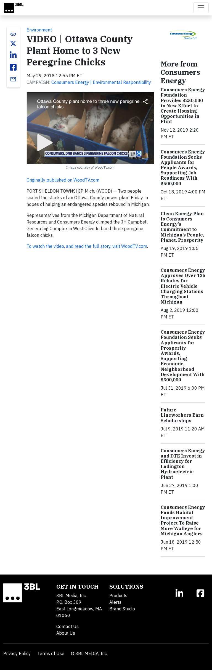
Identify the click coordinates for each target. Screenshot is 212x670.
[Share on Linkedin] (13, 55)
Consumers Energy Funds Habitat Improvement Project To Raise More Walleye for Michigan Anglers (183, 520)
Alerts (115, 602)
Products (118, 595)
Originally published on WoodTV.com (62, 180)
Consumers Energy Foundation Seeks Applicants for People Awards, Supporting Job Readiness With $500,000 (183, 167)
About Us (65, 633)
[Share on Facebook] (13, 67)
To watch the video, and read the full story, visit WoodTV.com (86, 246)
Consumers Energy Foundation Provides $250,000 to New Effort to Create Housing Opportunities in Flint (183, 105)
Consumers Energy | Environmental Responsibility (101, 82)
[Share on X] (13, 43)
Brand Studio (122, 608)
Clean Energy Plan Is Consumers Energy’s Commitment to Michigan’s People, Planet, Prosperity (182, 227)
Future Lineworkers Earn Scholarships (182, 415)
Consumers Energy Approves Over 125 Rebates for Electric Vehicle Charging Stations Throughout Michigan (183, 286)
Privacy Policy (17, 653)
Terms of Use (50, 653)
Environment (39, 30)
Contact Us (67, 626)
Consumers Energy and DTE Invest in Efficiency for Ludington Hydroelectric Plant (183, 464)
